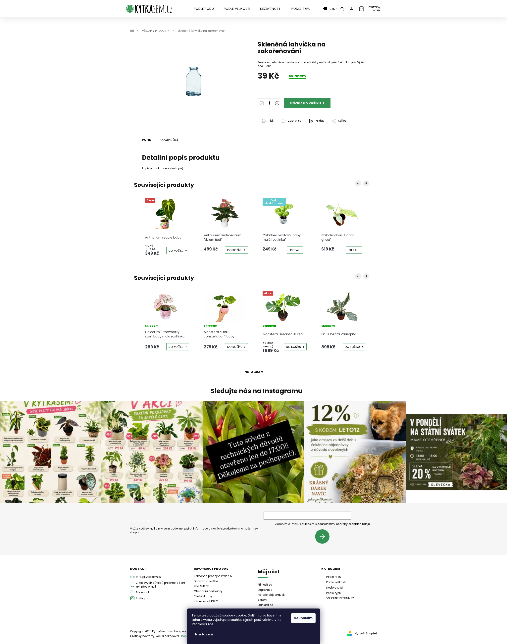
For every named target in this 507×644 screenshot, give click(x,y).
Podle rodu (333, 577)
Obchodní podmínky (208, 591)
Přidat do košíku (305, 103)
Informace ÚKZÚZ (206, 601)
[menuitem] (204, 9)
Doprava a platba (206, 581)
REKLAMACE (201, 586)
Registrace (265, 590)
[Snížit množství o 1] (261, 103)
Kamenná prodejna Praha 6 (213, 576)
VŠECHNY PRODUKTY (340, 598)
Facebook (143, 592)
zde (210, 624)
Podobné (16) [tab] (168, 140)
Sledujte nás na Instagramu (256, 391)
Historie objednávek (271, 595)
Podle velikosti (336, 582)
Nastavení (204, 634)
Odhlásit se (265, 605)
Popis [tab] (146, 140)
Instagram (143, 598)
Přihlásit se (324, 536)
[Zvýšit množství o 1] (277, 103)
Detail (295, 250)
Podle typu (333, 593)
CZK (333, 9)
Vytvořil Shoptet (366, 633)
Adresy (262, 600)
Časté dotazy (203, 596)
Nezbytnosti (334, 588)
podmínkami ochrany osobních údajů (344, 524)
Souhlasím (303, 618)
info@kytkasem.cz (149, 577)
